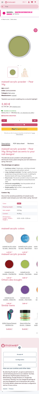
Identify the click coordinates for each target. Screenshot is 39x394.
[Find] (2, 7)
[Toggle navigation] (2, 2)
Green (19, 203)
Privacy (11, 388)
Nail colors (11, 93)
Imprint (5, 388)
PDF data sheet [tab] (19, 143)
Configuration (20, 359)
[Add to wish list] (36, 30)
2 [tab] (21, 65)
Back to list (6, 19)
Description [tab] (5, 143)
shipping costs (16, 106)
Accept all (20, 354)
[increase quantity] (35, 120)
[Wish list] (32, 2)
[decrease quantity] (4, 120)
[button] (28, 2)
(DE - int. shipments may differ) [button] (26, 112)
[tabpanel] (19, 46)
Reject (20, 365)
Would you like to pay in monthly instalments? (19, 133)
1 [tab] (18, 65)
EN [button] (24, 2)
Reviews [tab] (30, 143)
